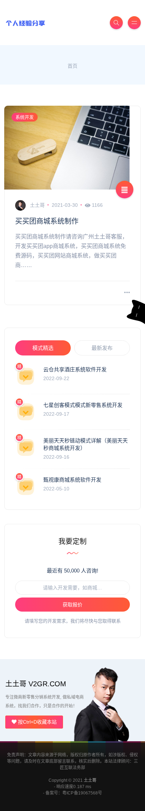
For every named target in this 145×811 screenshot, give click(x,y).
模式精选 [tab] (42, 348)
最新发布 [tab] (102, 348)
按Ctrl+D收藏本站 (37, 722)
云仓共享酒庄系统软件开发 (75, 369)
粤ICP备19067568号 (82, 793)
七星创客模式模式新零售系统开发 (82, 405)
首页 (72, 66)
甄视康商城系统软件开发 (72, 480)
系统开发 (24, 117)
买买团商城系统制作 (46, 221)
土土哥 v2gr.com (35, 684)
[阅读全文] (127, 293)
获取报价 (72, 604)
